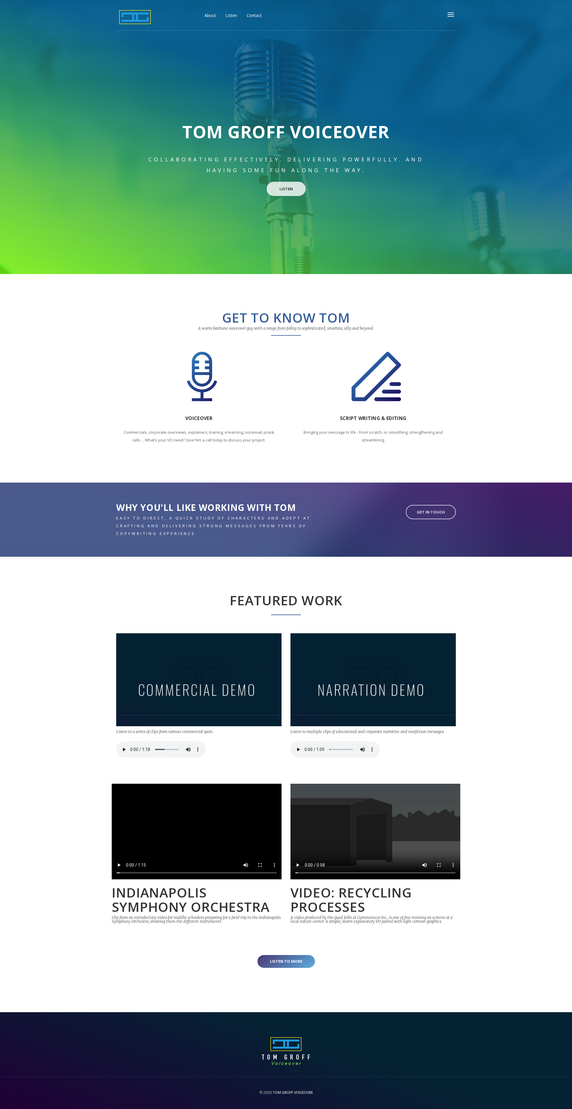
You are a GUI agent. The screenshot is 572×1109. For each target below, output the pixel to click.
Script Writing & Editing (373, 418)
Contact (254, 15)
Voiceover (198, 418)
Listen (231, 15)
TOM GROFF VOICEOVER (292, 1092)
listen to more (286, 961)
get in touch (431, 512)
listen (286, 189)
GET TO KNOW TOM (286, 317)
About (210, 15)
